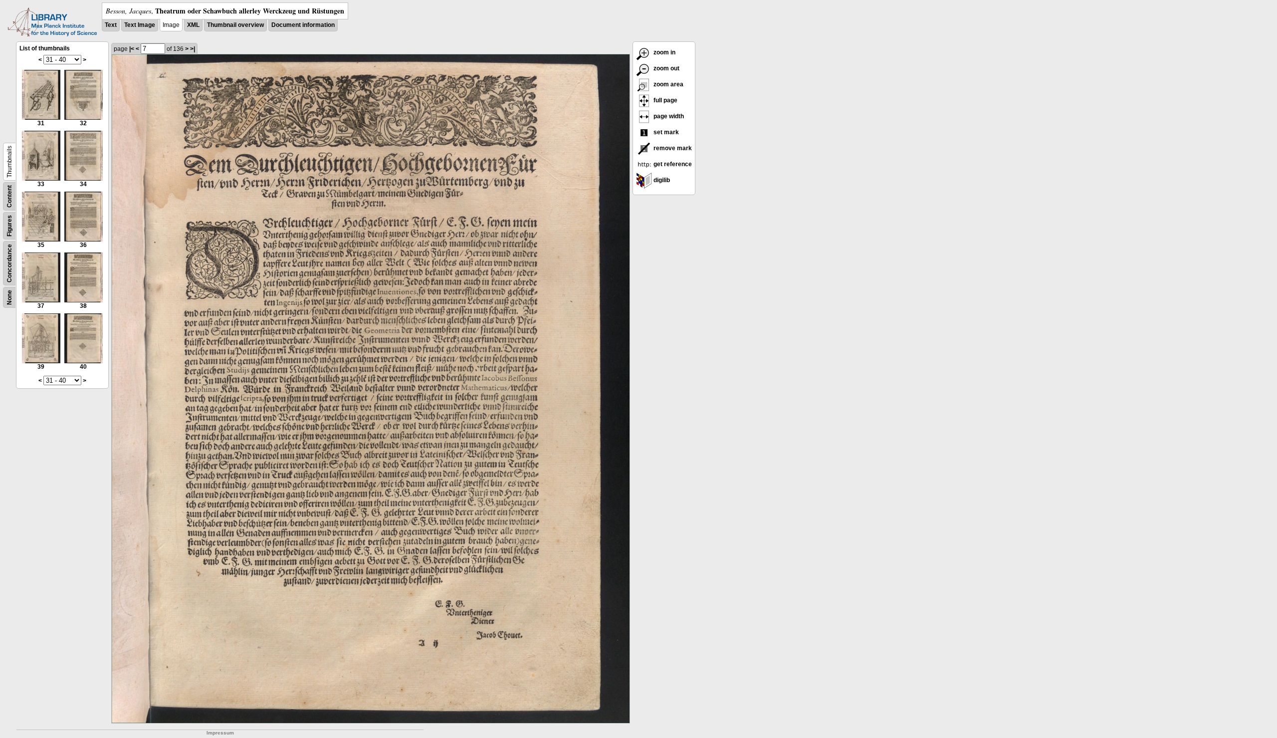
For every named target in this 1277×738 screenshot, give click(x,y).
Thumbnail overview (235, 24)
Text (111, 24)
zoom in (663, 52)
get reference (672, 164)
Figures (9, 226)
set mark (665, 132)
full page (664, 100)
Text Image (139, 24)
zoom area (667, 84)
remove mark (672, 148)
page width (668, 116)
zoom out (665, 68)
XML (193, 24)
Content (9, 196)
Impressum (220, 733)
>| (192, 48)
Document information (303, 24)
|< (131, 48)
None (9, 297)
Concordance (9, 263)
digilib (661, 180)
